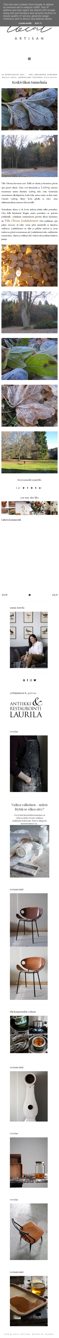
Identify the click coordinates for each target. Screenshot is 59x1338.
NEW (4, 594)
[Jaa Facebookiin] (27, 488)
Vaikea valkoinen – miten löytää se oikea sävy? (29, 807)
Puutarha (38, 77)
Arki (31, 75)
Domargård (40, 75)
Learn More (25, 23)
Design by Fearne (43, 1334)
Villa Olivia (50, 77)
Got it (38, 23)
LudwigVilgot (24, 77)
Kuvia (14, 77)
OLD (55, 594)
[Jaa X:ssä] (24, 488)
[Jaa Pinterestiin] (32, 488)
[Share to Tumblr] (36, 488)
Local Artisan (21, 1334)
